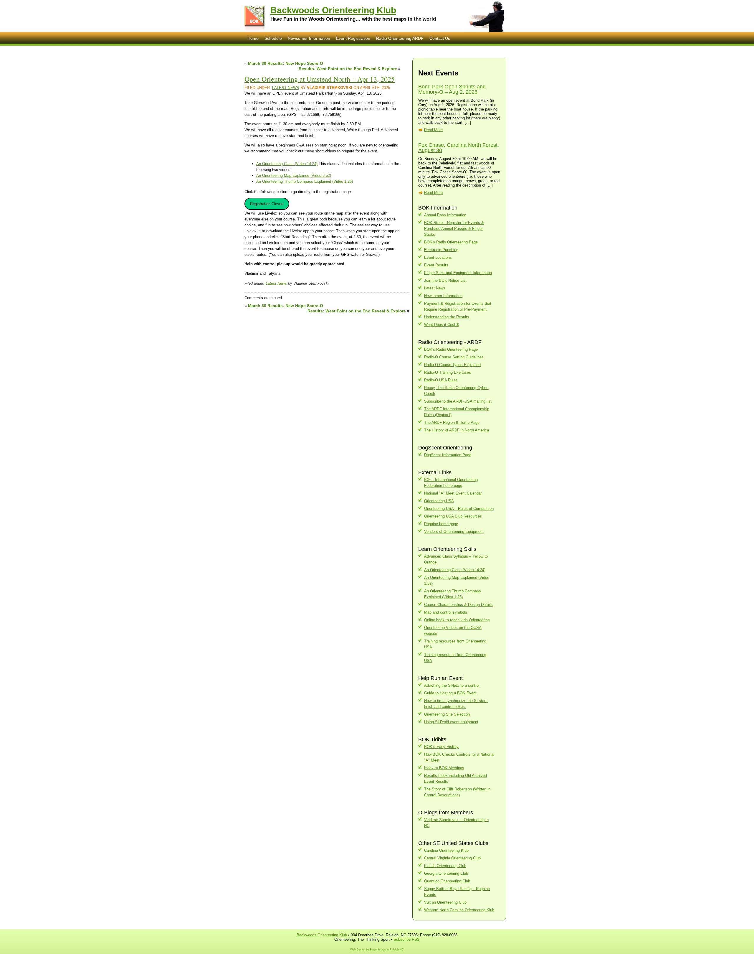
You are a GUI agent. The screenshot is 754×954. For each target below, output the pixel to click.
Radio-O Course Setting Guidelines (454, 357)
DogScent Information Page (447, 455)
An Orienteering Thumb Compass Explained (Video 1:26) (304, 181)
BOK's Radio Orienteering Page (451, 242)
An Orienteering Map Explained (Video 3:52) (293, 175)
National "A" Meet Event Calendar (453, 493)
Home (253, 38)
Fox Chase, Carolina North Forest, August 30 (458, 147)
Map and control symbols (445, 612)
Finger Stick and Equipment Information (458, 273)
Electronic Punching (441, 250)
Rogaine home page (441, 524)
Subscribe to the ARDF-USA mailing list (458, 401)
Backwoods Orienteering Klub (333, 10)
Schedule (273, 38)
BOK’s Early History (441, 746)
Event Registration (353, 38)
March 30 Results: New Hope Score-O (285, 63)
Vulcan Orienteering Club (445, 902)
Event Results (436, 265)
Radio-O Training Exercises (447, 372)
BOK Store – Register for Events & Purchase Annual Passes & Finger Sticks (454, 228)
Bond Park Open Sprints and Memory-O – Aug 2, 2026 (452, 89)
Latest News (285, 87)
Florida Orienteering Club (445, 866)
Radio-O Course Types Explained (452, 365)
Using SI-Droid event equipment (451, 722)
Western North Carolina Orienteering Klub (459, 910)
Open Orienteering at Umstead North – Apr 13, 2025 (319, 79)
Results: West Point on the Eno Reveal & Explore (348, 68)
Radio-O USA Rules (441, 380)
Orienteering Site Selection (447, 714)
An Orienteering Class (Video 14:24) (287, 164)
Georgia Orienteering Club (446, 873)
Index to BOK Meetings (444, 768)
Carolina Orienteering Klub (446, 850)
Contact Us (439, 38)
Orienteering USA (439, 501)
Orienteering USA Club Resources (453, 516)
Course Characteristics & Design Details (458, 604)
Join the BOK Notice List (445, 280)
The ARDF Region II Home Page (451, 422)
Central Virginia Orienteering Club (452, 858)
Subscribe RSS (406, 939)
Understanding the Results (446, 317)
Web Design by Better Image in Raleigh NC (377, 949)
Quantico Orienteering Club (447, 881)
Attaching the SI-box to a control (451, 685)
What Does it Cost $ (441, 324)
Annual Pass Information (445, 215)
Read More (433, 130)
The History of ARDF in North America (456, 430)
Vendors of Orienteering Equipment (454, 531)
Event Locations (438, 257)
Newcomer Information (309, 38)
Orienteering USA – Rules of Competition (459, 508)
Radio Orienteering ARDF (400, 38)
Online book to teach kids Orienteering (457, 620)
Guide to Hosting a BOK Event (450, 693)
